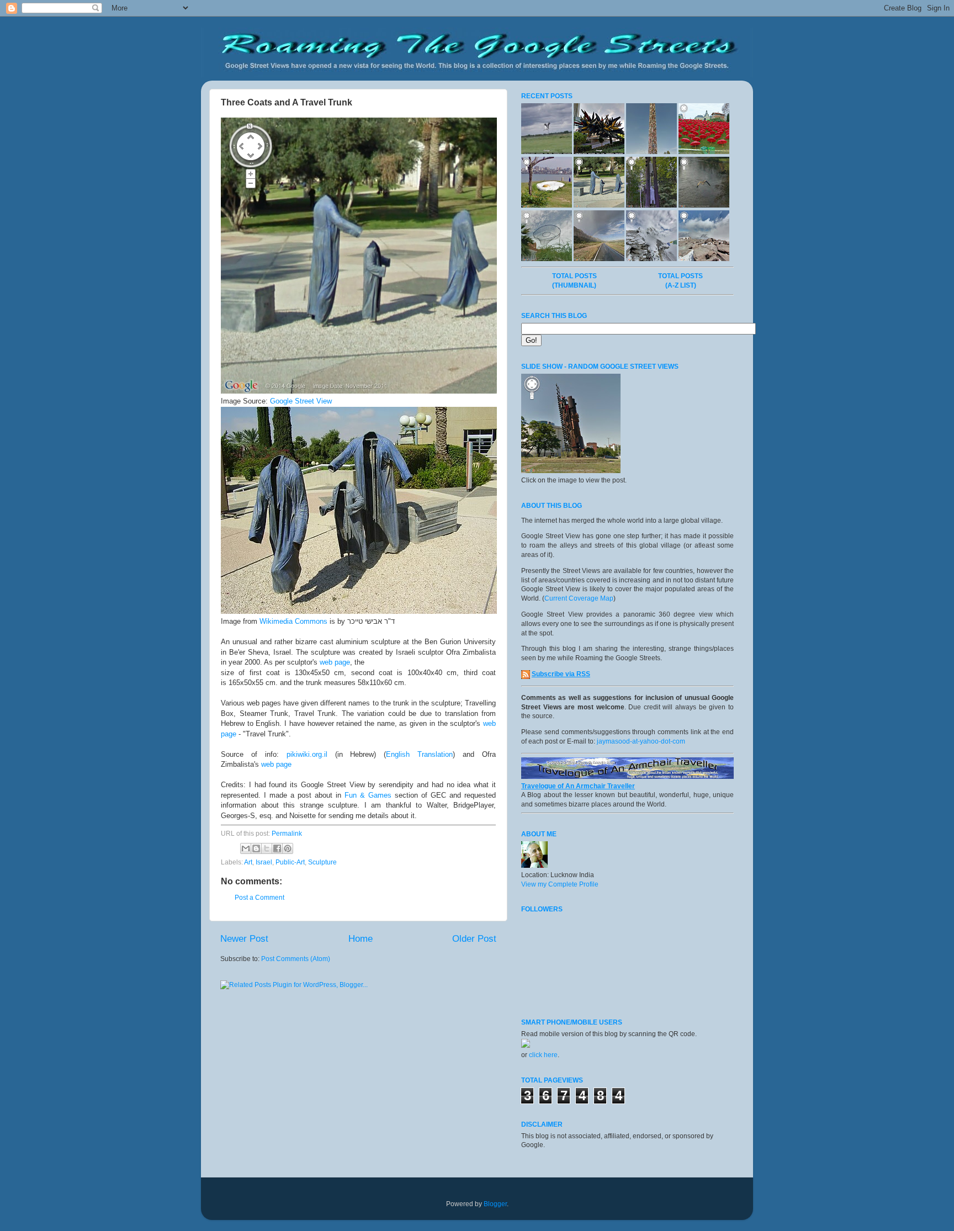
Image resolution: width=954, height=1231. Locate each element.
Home (360, 938)
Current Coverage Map (578, 598)
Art (248, 862)
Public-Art (290, 862)
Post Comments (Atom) (295, 959)
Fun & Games (367, 795)
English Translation (419, 754)
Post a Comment (259, 897)
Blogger (495, 1204)
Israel (264, 862)
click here (543, 1055)
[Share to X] (266, 848)
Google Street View (301, 401)
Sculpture (322, 862)
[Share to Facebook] (277, 848)
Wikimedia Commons (293, 621)
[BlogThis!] (256, 848)
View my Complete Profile (559, 884)
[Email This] (245, 848)
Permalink (287, 833)
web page (335, 662)
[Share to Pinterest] (287, 848)
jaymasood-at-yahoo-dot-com (641, 741)
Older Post (474, 938)
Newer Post (244, 938)
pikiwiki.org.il (307, 754)
